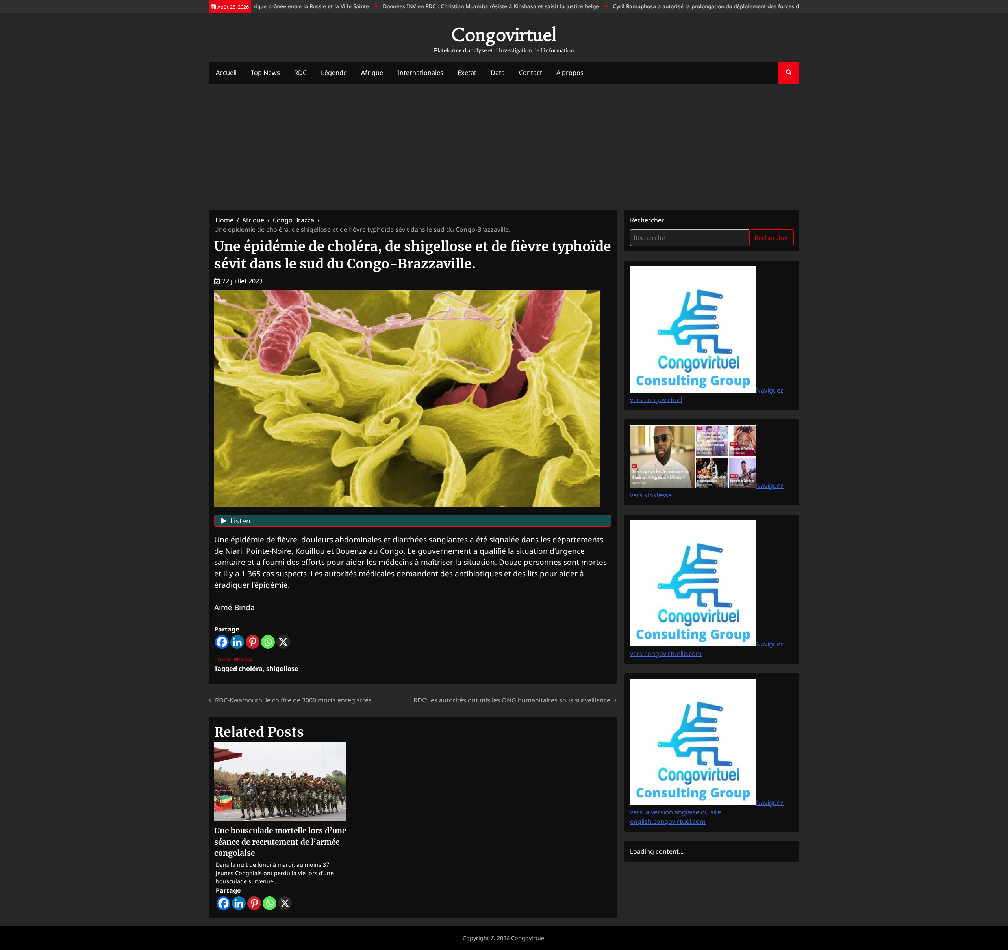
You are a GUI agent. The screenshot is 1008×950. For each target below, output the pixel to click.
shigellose (282, 668)
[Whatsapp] (268, 642)
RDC (300, 72)
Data (498, 72)
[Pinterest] (252, 642)
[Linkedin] (237, 642)
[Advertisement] (504, 146)
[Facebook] (222, 642)
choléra (251, 668)
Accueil (226, 72)
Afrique (372, 72)
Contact (530, 72)
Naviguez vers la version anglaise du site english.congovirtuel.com (707, 812)
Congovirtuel (504, 35)
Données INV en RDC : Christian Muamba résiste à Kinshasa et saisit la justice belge (468, 6)
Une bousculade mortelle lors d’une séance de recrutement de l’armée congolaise (280, 842)
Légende (334, 72)
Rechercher (647, 220)
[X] (283, 642)
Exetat (467, 72)
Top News (265, 72)
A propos (570, 72)
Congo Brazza (233, 659)
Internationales (420, 72)
